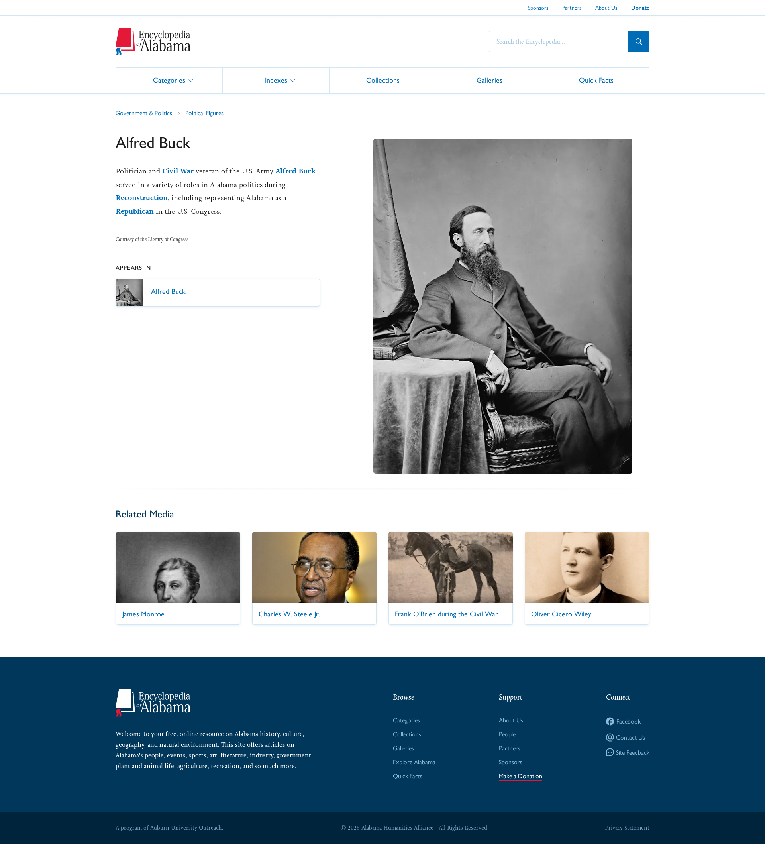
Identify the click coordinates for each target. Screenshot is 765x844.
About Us (606, 7)
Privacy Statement (627, 827)
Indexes (276, 80)
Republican (135, 211)
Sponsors (538, 7)
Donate (640, 7)
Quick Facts (596, 80)
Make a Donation (520, 776)
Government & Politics (144, 113)
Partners (571, 7)
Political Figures (204, 113)
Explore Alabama (414, 762)
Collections (383, 80)
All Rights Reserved (463, 827)
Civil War (178, 171)
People (507, 734)
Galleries (489, 80)
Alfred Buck (295, 171)
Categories (169, 80)
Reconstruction (142, 198)
